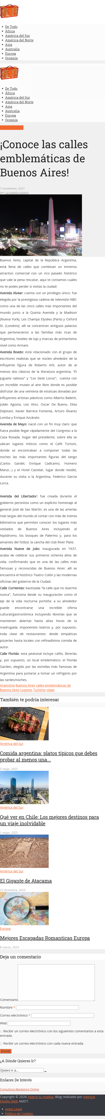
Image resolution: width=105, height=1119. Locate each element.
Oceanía (11, 58)
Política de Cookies (19, 1113)
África (10, 31)
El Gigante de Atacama (26, 880)
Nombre (7, 1007)
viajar (51, 690)
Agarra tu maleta (40, 1097)
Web (3, 1023)
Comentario (9, 999)
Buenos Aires (25, 685)
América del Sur (17, 35)
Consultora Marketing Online (19, 1089)
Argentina (7, 685)
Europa (10, 53)
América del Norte (19, 40)
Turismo (39, 690)
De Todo (11, 26)
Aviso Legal (13, 1109)
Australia (12, 49)
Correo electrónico (15, 1015)
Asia (8, 44)
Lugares (26, 690)
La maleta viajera (16, 192)
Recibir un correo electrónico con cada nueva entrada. (43, 1043)
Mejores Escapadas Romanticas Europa (45, 938)
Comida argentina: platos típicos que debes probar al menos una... (48, 756)
